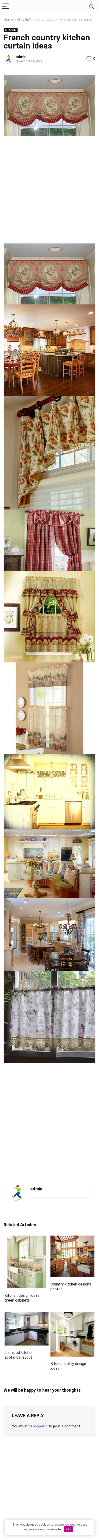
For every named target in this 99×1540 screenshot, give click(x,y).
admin (21, 57)
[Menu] (6, 6)
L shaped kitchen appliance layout (19, 1355)
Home (8, 20)
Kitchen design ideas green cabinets (22, 1298)
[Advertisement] (49, 191)
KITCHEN (24, 20)
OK (68, 1529)
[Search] (91, 6)
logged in (40, 1426)
